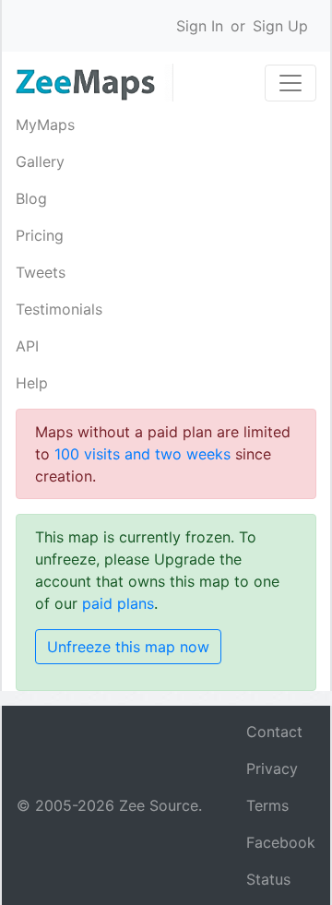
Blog (31, 198)
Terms (267, 805)
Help (32, 383)
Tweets (40, 272)
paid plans (118, 603)
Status (268, 879)
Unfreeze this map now (128, 646)
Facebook (280, 842)
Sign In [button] (199, 26)
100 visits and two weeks (142, 454)
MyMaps (45, 124)
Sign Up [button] (280, 26)
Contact (274, 731)
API (27, 346)
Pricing (40, 235)
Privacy (272, 768)
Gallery (40, 161)
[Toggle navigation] (290, 83)
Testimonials (59, 309)
